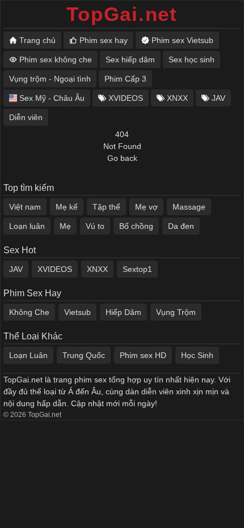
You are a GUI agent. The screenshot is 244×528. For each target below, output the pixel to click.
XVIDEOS (54, 269)
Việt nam (25, 206)
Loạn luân (27, 226)
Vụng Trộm (176, 312)
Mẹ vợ (146, 206)
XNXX (97, 269)
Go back (122, 158)
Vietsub (77, 312)
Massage (189, 206)
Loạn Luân (28, 355)
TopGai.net (122, 14)
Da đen (181, 226)
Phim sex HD (143, 355)
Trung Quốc (83, 355)
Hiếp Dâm (123, 312)
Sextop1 (137, 269)
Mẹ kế (67, 206)
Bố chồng (136, 226)
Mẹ (65, 226)
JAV (16, 269)
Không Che (29, 312)
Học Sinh (197, 355)
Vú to (95, 226)
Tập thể (106, 206)
